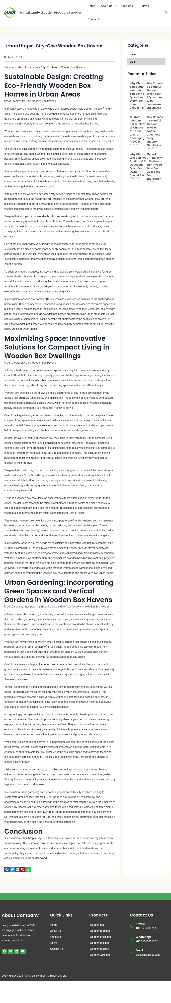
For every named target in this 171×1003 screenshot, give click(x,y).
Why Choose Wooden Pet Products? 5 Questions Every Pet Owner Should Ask (138, 164)
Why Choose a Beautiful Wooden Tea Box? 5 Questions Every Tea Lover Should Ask (138, 95)
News (53, 942)
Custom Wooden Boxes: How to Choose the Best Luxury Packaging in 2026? (137, 129)
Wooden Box (97, 924)
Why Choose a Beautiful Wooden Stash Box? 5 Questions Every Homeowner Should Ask (154, 95)
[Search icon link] (166, 12)
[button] (7, 869)
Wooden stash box (101, 936)
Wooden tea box (99, 948)
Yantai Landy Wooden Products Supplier (50, 12)
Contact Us (95, 19)
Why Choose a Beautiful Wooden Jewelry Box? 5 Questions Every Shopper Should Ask (154, 131)
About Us (55, 930)
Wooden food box (100, 930)
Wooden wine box (100, 954)
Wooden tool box (100, 942)
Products (55, 936)
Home (53, 924)
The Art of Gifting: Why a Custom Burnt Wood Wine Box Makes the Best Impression (154, 166)
